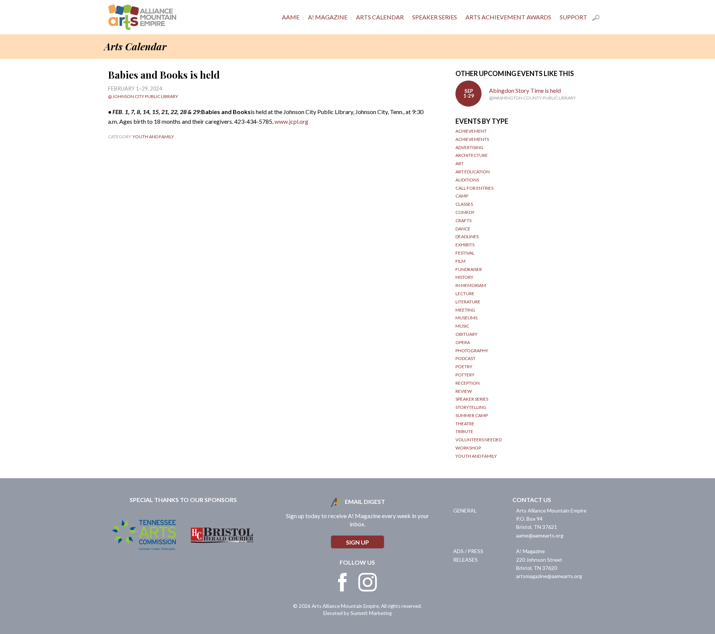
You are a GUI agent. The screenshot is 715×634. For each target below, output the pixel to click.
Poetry (463, 366)
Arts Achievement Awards (508, 16)
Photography (471, 350)
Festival (464, 253)
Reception (467, 383)
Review (463, 391)
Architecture (471, 155)
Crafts (463, 220)
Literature (467, 302)
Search (599, 19)
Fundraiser (468, 269)
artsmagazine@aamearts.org (549, 576)
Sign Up (357, 542)
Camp (461, 196)
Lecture (464, 293)
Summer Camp (471, 415)
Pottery (464, 375)
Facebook (342, 582)
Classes (464, 204)
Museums (466, 318)
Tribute (464, 431)
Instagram (367, 582)
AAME (290, 16)
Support (573, 16)
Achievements (472, 139)
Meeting (465, 310)
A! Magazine (327, 16)
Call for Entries (474, 188)
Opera (462, 342)
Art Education (472, 171)
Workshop (468, 448)
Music (462, 326)
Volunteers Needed (478, 439)
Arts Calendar (380, 16)
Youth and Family (153, 136)
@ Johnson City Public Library (143, 96)
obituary (466, 334)
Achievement (471, 131)
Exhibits (464, 244)
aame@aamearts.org (539, 535)
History (464, 277)
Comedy (464, 212)
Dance (462, 228)
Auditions (467, 180)
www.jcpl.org (291, 121)
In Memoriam (470, 285)
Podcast (465, 358)
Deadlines (467, 236)
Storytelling (470, 407)
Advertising (469, 147)
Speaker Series (434, 16)
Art (459, 163)
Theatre (464, 423)
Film (460, 261)
